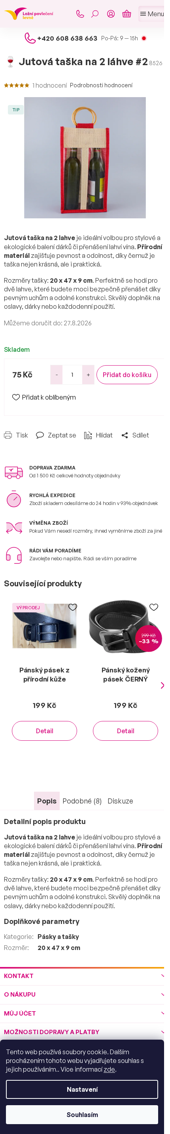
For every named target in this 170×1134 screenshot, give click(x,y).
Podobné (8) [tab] (82, 800)
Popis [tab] (47, 800)
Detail (44, 731)
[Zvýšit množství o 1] (88, 374)
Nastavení (82, 1089)
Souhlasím (82, 1115)
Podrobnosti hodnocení (101, 85)
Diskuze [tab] (120, 800)
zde (109, 1069)
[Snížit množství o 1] (56, 374)
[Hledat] (95, 14)
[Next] (163, 685)
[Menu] (152, 14)
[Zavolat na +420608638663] (80, 14)
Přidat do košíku (127, 375)
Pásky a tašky (58, 937)
